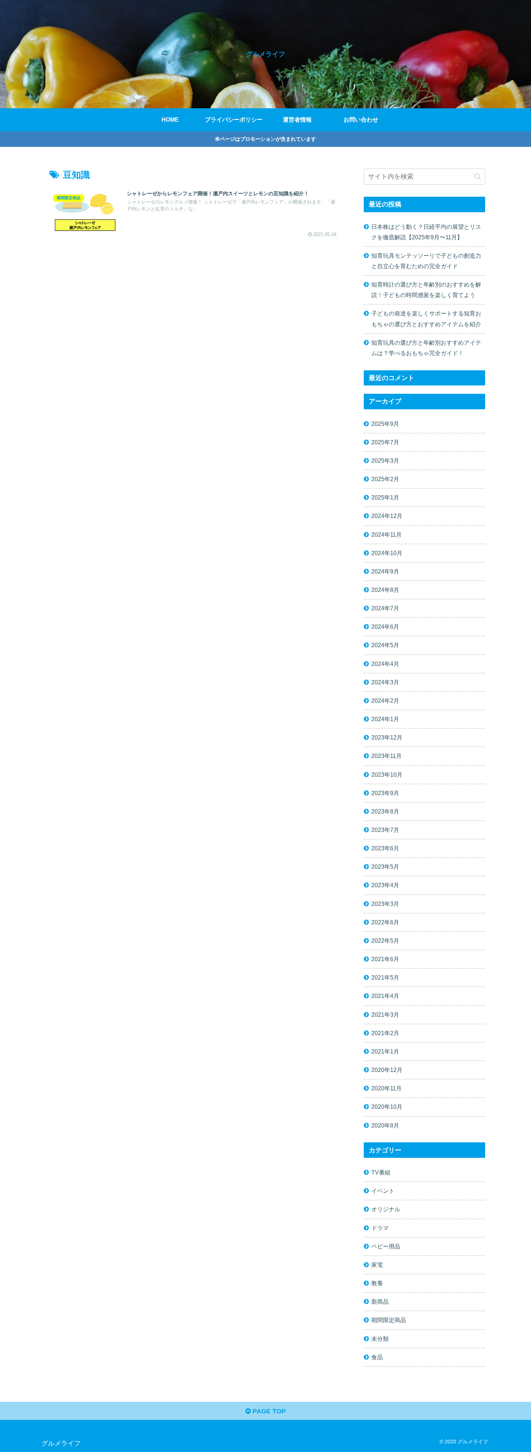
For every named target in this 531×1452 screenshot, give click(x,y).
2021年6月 (385, 959)
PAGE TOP (268, 1411)
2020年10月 (386, 1107)
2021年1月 (385, 1051)
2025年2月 (385, 479)
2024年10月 (386, 553)
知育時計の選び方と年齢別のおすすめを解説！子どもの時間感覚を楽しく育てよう (426, 289)
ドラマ (380, 1228)
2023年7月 (385, 830)
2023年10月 (386, 774)
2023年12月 (386, 737)
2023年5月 (385, 867)
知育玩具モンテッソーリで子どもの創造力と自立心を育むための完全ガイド (426, 260)
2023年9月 (385, 793)
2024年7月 (385, 608)
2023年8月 (385, 811)
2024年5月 (385, 645)
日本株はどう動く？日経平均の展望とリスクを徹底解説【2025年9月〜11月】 (426, 231)
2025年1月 (385, 497)
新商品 (380, 1302)
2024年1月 (385, 719)
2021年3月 (385, 1014)
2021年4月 (385, 996)
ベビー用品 (385, 1246)
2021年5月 (385, 977)
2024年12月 (386, 516)
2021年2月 (385, 1033)
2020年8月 (385, 1125)
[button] (477, 177)
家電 (377, 1264)
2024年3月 (385, 682)
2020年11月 (386, 1088)
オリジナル (385, 1209)
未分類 (380, 1338)
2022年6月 (385, 922)
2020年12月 (386, 1070)
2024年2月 (385, 700)
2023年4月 (385, 885)
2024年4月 (385, 663)
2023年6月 (385, 848)
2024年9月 (385, 571)
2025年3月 (385, 460)
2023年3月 (385, 904)
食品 (377, 1357)
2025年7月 (385, 442)
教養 (377, 1283)
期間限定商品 (388, 1320)
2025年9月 (385, 423)
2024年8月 (385, 590)
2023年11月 (386, 756)
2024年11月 (386, 534)
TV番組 (380, 1172)
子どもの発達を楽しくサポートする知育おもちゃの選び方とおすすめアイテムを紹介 (426, 318)
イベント (382, 1191)
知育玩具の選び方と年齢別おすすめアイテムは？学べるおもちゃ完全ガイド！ (426, 347)
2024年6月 (385, 627)
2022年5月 (385, 940)
